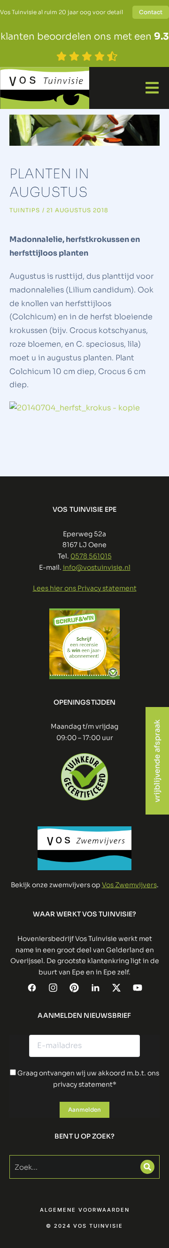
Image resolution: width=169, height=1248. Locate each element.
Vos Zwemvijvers (129, 885)
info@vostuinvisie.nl (97, 567)
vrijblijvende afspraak (157, 760)
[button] (152, 87)
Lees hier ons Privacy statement (85, 588)
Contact (150, 12)
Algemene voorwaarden (85, 1210)
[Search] (147, 1167)
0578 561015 (91, 556)
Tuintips (24, 210)
